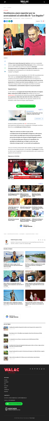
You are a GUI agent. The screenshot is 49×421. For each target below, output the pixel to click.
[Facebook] (5, 61)
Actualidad (6, 10)
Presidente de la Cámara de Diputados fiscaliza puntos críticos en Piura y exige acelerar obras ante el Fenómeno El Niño (26, 346)
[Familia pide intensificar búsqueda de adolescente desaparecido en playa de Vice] (6, 328)
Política (5, 387)
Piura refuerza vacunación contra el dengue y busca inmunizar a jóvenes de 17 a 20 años (14, 285)
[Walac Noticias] (24, 2)
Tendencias (6, 389)
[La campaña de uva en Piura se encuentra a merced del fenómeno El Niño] (6, 340)
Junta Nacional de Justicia (13, 233)
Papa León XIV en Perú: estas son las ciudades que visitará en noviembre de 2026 (34, 304)
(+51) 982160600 (11, 400)
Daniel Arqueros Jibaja (8, 18)
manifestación (11, 95)
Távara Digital (32, 417)
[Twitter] (5, 64)
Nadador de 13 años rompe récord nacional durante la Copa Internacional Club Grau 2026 (13, 265)
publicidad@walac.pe (22, 397)
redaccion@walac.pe (13, 397)
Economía (6, 385)
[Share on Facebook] (5, 21)
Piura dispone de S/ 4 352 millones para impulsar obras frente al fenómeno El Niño (25, 333)
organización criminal (30, 233)
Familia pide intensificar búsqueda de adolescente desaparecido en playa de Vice (25, 327)
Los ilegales (22, 233)
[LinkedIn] (5, 71)
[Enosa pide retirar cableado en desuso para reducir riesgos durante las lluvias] (14, 295)
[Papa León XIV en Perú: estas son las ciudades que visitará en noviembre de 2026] (35, 295)
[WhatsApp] (5, 68)
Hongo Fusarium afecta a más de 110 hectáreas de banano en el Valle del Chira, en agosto (26, 351)
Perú (5, 383)
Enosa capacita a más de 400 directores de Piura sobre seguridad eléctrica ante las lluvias (34, 285)
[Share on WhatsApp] (9, 21)
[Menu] (5, 2)
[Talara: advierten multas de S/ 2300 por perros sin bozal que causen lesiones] (6, 358)
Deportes (6, 391)
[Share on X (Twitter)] (7, 21)
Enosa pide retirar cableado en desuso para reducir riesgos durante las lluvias (13, 303)
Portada (5, 380)
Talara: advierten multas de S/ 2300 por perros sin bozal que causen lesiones (24, 357)
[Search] (44, 2)
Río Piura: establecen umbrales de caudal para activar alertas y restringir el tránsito (35, 265)
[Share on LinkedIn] (12, 21)
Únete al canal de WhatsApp (27, 106)
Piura (37, 233)
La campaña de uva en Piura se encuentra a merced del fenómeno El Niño (24, 339)
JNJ (25, 123)
